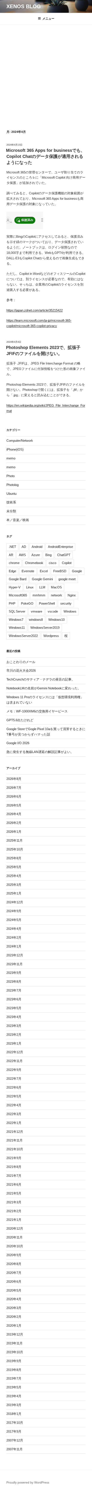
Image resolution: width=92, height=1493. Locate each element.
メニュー (48, 18)
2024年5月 (13, 920)
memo (10, 458)
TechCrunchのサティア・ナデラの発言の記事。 (40, 679)
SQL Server (17, 611)
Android (37, 546)
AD (24, 546)
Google (77, 571)
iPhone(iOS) (15, 449)
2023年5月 (13, 1008)
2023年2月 (13, 1034)
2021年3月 (13, 1202)
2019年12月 (14, 1334)
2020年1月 (13, 1325)
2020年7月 (13, 1273)
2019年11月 (14, 1343)
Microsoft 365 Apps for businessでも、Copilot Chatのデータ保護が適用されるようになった (45, 156)
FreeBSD (59, 571)
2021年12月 (14, 1131)
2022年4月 (13, 1105)
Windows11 (17, 627)
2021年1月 (13, 1219)
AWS (22, 555)
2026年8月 (13, 779)
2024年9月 (13, 911)
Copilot (66, 563)
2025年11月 (14, 840)
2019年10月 (14, 1352)
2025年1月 (13, 893)
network (56, 595)
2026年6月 (13, 796)
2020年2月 (13, 1317)
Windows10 (56, 619)
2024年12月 (14, 902)
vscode (53, 611)
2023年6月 (13, 999)
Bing (48, 555)
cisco (52, 563)
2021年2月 (13, 1211)
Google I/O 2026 (17, 743)
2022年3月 (13, 1114)
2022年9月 (13, 1070)
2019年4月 (13, 1396)
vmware (36, 611)
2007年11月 (14, 1449)
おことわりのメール (20, 662)
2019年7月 (13, 1378)
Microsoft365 (18, 595)
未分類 (11, 511)
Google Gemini (42, 579)
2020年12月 (14, 1228)
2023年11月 (14, 964)
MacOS (56, 587)
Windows (70, 611)
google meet (67, 579)
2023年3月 (13, 1026)
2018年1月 (13, 1414)
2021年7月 (13, 1175)
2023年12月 (14, 955)
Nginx (72, 595)
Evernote (28, 571)
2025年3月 (13, 884)
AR (11, 555)
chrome (14, 563)
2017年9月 (13, 1431)
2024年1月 (13, 946)
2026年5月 (13, 805)
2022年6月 (13, 1087)
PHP (12, 603)
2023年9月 (13, 972)
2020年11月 (14, 1237)
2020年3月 (13, 1308)
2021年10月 (14, 1149)
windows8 (36, 619)
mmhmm (39, 595)
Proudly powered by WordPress (27, 1482)
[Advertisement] (46, 81)
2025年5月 (13, 867)
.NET (12, 546)
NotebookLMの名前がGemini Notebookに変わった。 (43, 688)
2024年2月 (13, 937)
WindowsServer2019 (44, 627)
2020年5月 (13, 1290)
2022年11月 (14, 1061)
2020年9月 (13, 1255)
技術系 (11, 502)
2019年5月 (13, 1387)
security (65, 603)
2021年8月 (13, 1167)
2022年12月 (14, 1052)
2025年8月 (13, 858)
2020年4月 (13, 1299)
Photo (10, 476)
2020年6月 (13, 1281)
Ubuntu (11, 493)
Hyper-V (15, 587)
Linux (30, 587)
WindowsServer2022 (23, 636)
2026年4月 (13, 814)
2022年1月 (13, 1123)
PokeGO (27, 603)
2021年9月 (13, 1158)
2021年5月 (13, 1193)
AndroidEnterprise (60, 546)
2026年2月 (13, 823)
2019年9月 (13, 1361)
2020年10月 (14, 1246)
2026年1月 (13, 831)
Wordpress (51, 636)
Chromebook (34, 563)
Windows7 (16, 619)
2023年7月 (13, 990)
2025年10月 (14, 849)
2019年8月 (13, 1370)
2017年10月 (14, 1422)
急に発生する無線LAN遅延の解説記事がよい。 (40, 752)
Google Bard (17, 579)
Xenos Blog (23, 6)
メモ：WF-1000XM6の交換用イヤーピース (37, 711)
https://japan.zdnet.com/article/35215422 (34, 310)
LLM (42, 587)
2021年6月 (13, 1184)
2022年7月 (13, 1078)
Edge (12, 571)
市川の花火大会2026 (21, 670)
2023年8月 (13, 981)
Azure (35, 555)
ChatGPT (63, 555)
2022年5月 (13, 1096)
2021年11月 (14, 1140)
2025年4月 (13, 876)
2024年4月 (13, 928)
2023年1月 (13, 1043)
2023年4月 (13, 1017)
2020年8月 (13, 1264)
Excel (44, 571)
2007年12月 (14, 1440)
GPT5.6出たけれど (19, 720)
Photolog (12, 485)
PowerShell (47, 603)
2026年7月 (13, 787)
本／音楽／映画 (17, 520)
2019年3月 (13, 1405)
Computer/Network (19, 440)
